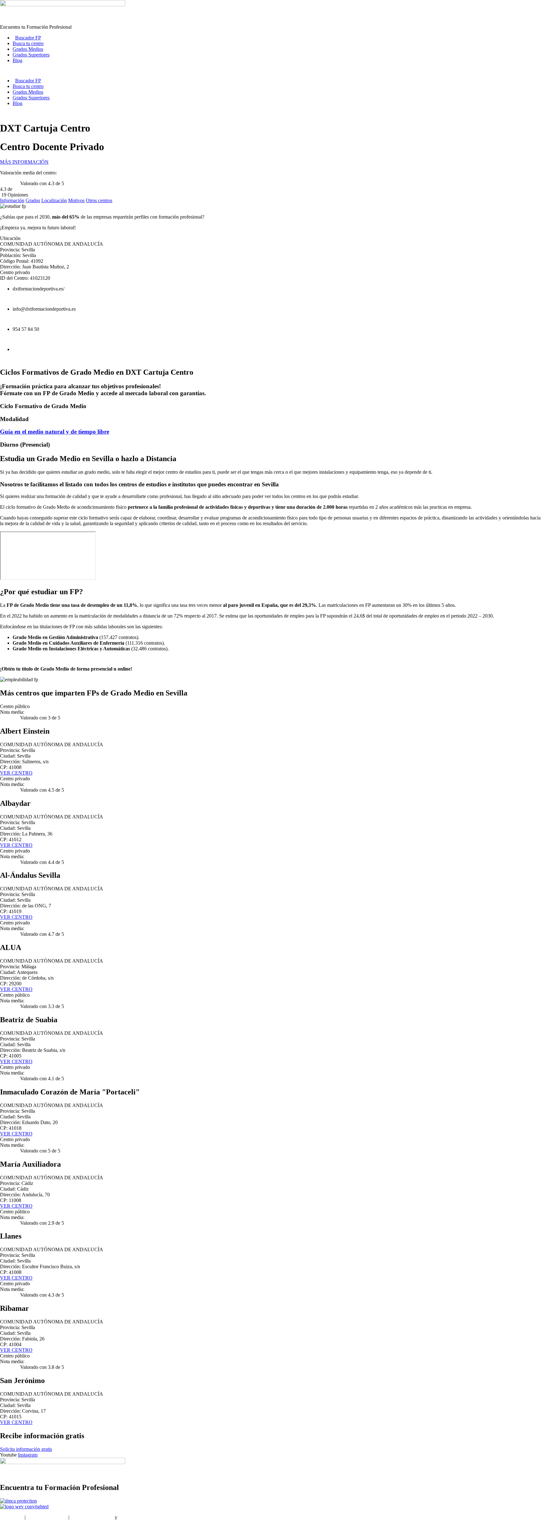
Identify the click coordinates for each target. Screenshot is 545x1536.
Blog (17, 60)
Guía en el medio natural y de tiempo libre (54, 431)
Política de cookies (137, 1517)
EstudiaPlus (11, 1517)
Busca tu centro (28, 43)
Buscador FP (28, 37)
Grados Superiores (31, 54)
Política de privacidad (92, 1517)
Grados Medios (28, 49)
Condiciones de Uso (47, 1517)
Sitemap (8, 1528)
